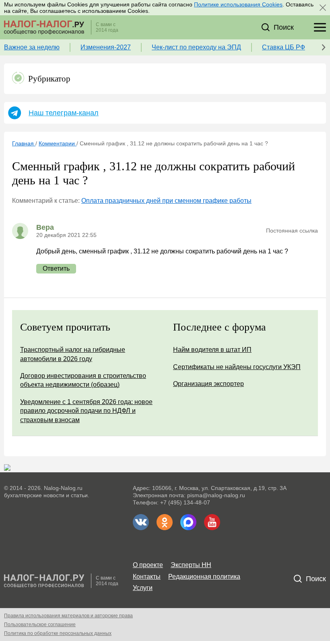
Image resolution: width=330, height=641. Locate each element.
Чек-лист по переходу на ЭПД (196, 47)
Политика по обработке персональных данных (57, 633)
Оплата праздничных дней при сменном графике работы (166, 200)
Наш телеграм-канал (64, 113)
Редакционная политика (204, 576)
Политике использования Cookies (238, 4)
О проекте (148, 564)
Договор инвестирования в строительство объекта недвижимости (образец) (83, 380)
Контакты (147, 576)
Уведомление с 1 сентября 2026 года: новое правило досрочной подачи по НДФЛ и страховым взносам (86, 410)
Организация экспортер (208, 383)
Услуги (143, 587)
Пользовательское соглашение (40, 624)
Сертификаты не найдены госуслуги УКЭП (237, 366)
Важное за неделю (32, 47)
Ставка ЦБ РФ (283, 47)
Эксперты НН (191, 564)
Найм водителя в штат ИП (212, 349)
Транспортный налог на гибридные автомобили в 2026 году (72, 354)
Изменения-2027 (105, 47)
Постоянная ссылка (292, 230)
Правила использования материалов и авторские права (68, 616)
